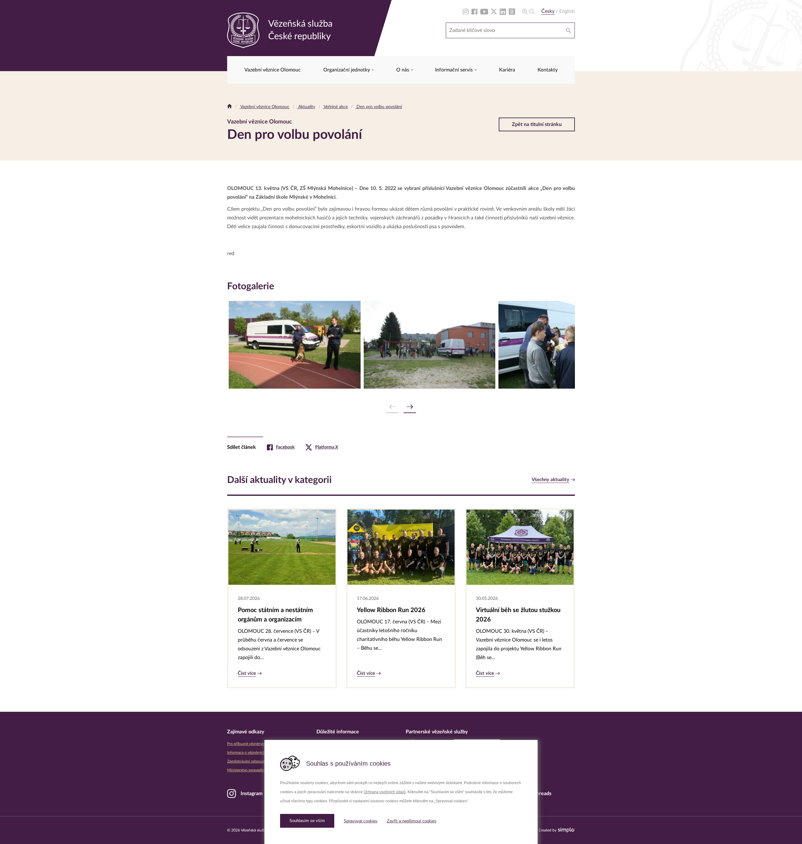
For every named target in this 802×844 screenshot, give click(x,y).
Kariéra (507, 69)
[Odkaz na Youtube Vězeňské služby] (484, 11)
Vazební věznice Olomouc (272, 69)
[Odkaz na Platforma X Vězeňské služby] (494, 11)
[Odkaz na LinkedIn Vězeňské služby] (503, 11)
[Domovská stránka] (229, 107)
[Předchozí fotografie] (392, 407)
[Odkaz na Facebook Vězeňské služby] (474, 11)
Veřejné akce (335, 107)
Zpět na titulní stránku (537, 124)
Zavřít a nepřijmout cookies (411, 821)
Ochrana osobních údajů (385, 792)
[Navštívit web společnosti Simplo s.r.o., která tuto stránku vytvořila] (566, 830)
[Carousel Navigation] (401, 407)
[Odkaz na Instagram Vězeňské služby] (466, 11)
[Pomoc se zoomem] (528, 11)
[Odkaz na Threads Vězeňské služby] (512, 11)
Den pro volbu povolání (378, 107)
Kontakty (548, 69)
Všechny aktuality (550, 479)
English (567, 11)
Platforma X (326, 447)
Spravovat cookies (361, 821)
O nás (403, 69)
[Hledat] (568, 30)
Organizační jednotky (347, 69)
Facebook (285, 447)
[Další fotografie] (410, 407)
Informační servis (454, 69)
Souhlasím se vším (307, 820)
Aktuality (306, 107)
